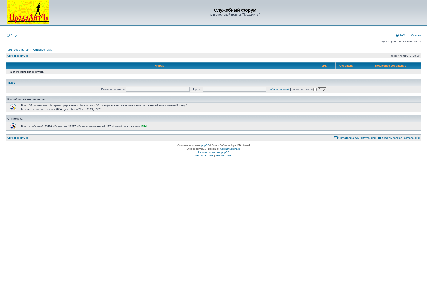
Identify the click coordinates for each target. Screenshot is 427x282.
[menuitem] (11, 35)
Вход (11, 82)
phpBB (205, 145)
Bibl (144, 126)
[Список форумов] (27, 12)
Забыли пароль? (279, 89)
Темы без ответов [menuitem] (17, 49)
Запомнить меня (302, 89)
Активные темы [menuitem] (42, 49)
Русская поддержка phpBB (213, 152)
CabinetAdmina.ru (230, 148)
